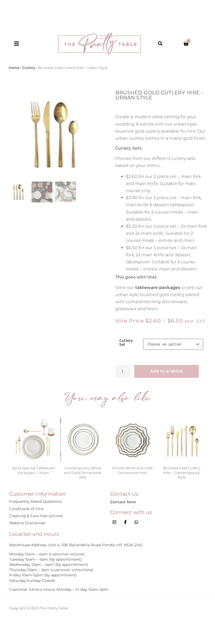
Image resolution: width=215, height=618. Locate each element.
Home (14, 68)
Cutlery (28, 68)
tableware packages (157, 287)
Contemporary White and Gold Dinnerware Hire (82, 472)
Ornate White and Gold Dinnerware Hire (132, 470)
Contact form (123, 502)
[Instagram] (114, 522)
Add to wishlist (166, 371)
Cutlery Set (126, 342)
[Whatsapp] (136, 522)
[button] (36, 43)
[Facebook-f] (125, 522)
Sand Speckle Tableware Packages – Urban (33, 470)
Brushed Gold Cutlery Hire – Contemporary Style (181, 472)
